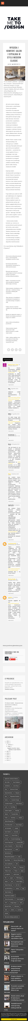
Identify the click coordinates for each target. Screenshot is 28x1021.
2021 (7, 751)
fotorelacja (13, 817)
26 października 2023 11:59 (14, 435)
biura (6, 796)
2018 (7, 756)
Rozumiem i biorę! (14, 1019)
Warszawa (16, 906)
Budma (6, 800)
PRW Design (19, 877)
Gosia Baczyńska (8, 824)
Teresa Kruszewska (9, 899)
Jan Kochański (8, 828)
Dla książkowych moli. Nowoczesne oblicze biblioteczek (17, 944)
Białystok (18, 792)
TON (6, 902)
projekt (11, 877)
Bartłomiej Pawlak (14, 789)
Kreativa (6, 835)
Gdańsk (20, 817)
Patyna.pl (21, 867)
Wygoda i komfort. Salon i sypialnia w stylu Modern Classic (17, 936)
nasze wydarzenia (9, 863)
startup (17, 888)
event (6, 807)
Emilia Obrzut (19, 803)
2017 (7, 758)
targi (23, 888)
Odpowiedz (11, 384)
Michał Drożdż (8, 853)
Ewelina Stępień (8, 810)
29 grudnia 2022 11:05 (13, 389)
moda (19, 856)
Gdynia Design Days (9, 821)
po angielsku (7, 874)
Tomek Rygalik (20, 899)
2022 (7, 743)
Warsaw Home (8, 906)
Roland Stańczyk (8, 885)
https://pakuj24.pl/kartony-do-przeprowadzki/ (14, 569)
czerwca (10, 744)
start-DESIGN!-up (8, 888)
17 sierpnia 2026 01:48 (13, 598)
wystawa (19, 909)
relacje (6, 881)
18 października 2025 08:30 (14, 544)
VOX (21, 902)
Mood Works (7, 860)
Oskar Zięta (7, 867)
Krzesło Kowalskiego (15, 839)
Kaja (9, 474)
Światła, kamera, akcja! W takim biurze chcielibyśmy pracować (17, 998)
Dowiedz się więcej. (5, 1016)
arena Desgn (16, 785)
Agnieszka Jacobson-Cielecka (11, 778)
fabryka (6, 814)
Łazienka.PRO (19, 842)
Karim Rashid (8, 831)
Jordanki (16, 828)
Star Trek (18, 885)
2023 (7, 741)
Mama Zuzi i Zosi (13, 364)
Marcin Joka (18, 846)
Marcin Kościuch (8, 849)
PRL (6, 877)
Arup (6, 789)
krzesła (6, 839)
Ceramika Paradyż (15, 800)
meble (16, 849)
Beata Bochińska (8, 792)
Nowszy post (6, 645)
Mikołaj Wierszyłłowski (10, 856)
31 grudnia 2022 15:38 (13, 414)
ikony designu (19, 824)
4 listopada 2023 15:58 (13, 444)
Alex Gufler (7, 782)
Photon (16, 870)
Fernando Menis (14, 814)
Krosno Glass (15, 835)
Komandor (16, 831)
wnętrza (12, 909)
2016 (7, 760)
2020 (7, 753)
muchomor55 (12, 543)
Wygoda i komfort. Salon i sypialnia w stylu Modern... (14, 748)
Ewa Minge (13, 807)
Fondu (6, 817)
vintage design (13, 902)
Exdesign (17, 810)
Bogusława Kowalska (14, 796)
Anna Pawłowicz (16, 782)
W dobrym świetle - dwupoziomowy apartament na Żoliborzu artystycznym (14, 704)
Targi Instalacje (8, 892)
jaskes (10, 597)
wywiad (6, 913)
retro (12, 881)
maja (9, 746)
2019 (7, 755)
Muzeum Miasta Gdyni (18, 860)
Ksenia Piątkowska (9, 842)
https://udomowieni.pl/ (13, 603)
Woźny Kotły (11, 579)
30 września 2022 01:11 (14, 365)
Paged (14, 867)
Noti (17, 863)
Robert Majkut (19, 881)
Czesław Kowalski (9, 803)
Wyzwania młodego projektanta (11, 917)
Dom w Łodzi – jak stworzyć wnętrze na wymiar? (17, 928)
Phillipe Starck (8, 870)
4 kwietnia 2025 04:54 (13, 474)
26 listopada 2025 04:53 (13, 579)
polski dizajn (16, 874)
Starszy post (19, 645)
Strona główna (12, 645)
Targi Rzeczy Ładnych (9, 895)
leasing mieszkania (12, 531)
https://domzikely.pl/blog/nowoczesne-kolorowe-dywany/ (14, 399)
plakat (22, 870)
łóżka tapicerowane (14, 371)
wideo (6, 909)
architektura (7, 785)
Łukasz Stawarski (8, 846)
